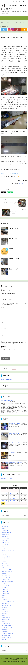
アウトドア (5, 561)
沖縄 (4, 546)
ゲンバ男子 (5, 563)
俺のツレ (5, 597)
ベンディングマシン (7, 633)
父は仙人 (5, 587)
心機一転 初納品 (13, 228)
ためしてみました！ (7, 635)
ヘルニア (5, 544)
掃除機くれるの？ (13, 269)
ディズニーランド (7, 565)
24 (3, 500)
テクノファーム (11, 22)
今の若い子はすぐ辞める (14, 423)
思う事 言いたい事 (8, 550)
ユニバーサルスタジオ (8, 569)
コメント (3, 307)
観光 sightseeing (7, 581)
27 (14, 500)
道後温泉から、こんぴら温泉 (15, 462)
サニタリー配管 (6, 532)
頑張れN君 (6, 557)
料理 (4, 567)
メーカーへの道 (6, 538)
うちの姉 (5, 591)
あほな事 (5, 613)
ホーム (3, 22)
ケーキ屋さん (6, 575)
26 (10, 500)
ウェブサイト (4, 335)
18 (6, 498)
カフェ (4, 540)
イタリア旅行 (6, 617)
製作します (5, 619)
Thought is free (22, 661)
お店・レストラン (7, 571)
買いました (5, 607)
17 (3, 498)
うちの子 (5, 589)
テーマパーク (6, 599)
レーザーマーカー (7, 627)
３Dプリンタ (6, 542)
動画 (4, 639)
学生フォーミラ (6, 637)
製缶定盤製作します (7, 625)
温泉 (4, 609)
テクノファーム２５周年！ (15, 442)
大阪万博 (5, 526)
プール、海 (5, 585)
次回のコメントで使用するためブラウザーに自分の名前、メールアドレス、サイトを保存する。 (14, 343)
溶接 (4, 621)
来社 (4, 528)
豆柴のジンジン (6, 605)
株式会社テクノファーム (6, 478)
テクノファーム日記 (21, 22)
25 (6, 500)
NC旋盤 (5, 631)
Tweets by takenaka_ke (6, 379)
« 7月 (2, 504)
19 (10, 498)
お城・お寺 (5, 603)
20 (14, 498)
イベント (5, 530)
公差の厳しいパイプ (14, 258)
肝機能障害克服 (6, 534)
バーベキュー (6, 577)
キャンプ (5, 553)
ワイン (4, 583)
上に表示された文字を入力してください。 (10, 349)
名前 (2, 322)
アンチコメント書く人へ (14, 433)
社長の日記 (6, 555)
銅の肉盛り (12, 248)
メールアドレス (4, 328)
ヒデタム (5, 573)
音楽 (4, 615)
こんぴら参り (12, 452)
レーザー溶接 (6, 623)
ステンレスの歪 (13, 238)
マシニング (5, 629)
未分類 (5, 559)
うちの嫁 (5, 593)
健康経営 (5, 536)
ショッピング (6, 611)
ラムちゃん (5, 579)
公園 (4, 595)
